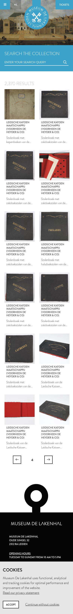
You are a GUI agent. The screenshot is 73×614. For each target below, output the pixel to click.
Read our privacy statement (21, 592)
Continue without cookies (42, 604)
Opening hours (20, 553)
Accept (11, 604)
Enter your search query (17, 58)
